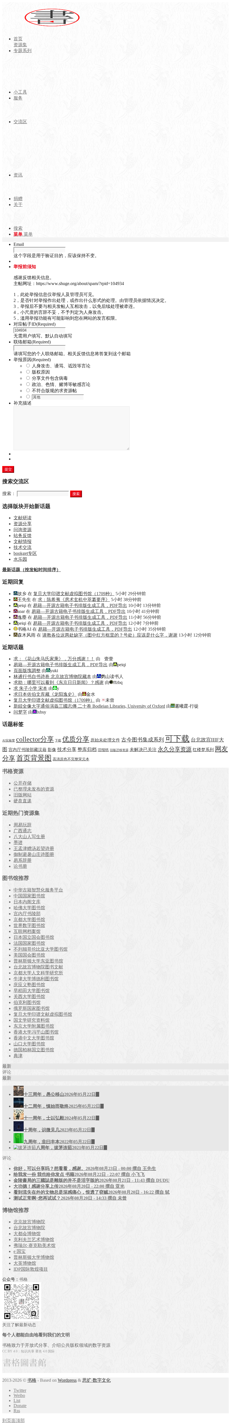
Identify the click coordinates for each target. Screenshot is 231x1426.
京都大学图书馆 (29, 919)
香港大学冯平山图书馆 (36, 1032)
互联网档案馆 (27, 931)
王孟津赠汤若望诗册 (34, 848)
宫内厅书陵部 (27, 913)
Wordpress (67, 1380)
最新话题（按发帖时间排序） (31, 569)
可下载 (177, 738)
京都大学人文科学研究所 (38, 972)
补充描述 (23, 403)
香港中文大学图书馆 (34, 1038)
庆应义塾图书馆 (29, 984)
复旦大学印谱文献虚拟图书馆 (43, 1014)
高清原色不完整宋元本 (71, 759)
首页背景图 (34, 758)
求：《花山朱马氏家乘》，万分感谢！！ (54, 658)
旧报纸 (103, 750)
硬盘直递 (23, 800)
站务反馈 (23, 535)
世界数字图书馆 (29, 925)
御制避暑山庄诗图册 (34, 854)
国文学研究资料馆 (32, 1020)
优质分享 (75, 739)
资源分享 (23, 523)
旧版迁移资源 (119, 750)
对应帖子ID (34, 324)
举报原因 (32, 359)
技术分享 (66, 749)
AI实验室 (8, 740)
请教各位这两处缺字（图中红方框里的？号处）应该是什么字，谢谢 (109, 635)
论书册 (20, 866)
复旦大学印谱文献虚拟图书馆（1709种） (73, 593)
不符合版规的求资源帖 (54, 390)
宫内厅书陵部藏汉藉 (27, 749)
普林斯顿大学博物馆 (34, 1257)
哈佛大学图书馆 (29, 907)
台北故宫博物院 (29, 1227)
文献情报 (23, 541)
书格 (31, 1380)
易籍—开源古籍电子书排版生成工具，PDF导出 (80, 605)
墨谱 (18, 842)
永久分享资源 (175, 749)
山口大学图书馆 (29, 1043)
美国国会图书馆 (29, 955)
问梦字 (20, 712)
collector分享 (35, 739)
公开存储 (23, 783)
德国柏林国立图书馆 (34, 1049)
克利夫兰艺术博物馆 (34, 1239)
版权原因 (41, 372)
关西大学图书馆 (29, 996)
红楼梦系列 (203, 749)
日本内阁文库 (27, 901)
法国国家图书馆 (29, 943)
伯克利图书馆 (27, 1002)
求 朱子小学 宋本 (30, 688)
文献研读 (23, 517)
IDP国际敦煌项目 (31, 1269)
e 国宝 (20, 1251)
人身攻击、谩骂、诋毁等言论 (61, 365)
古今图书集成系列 (142, 740)
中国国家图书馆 (29, 895)
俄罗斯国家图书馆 (32, 1008)
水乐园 (20, 559)
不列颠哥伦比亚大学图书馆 (41, 949)
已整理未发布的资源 (34, 789)
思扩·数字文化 (96, 1380)
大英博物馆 (25, 1263)
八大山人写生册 (29, 836)
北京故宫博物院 (29, 1221)
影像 (52, 749)
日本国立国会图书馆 (34, 937)
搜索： (9, 493)
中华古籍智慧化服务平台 (38, 890)
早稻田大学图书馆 (32, 990)
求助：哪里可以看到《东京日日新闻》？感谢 (59, 682)
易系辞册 (23, 860)
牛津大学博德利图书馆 (36, 978)
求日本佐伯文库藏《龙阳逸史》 (45, 694)
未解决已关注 (143, 749)
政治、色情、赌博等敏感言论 (61, 384)
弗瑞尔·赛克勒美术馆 (34, 1245)
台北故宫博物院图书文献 (38, 966)
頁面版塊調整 (27, 670)
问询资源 (23, 529)
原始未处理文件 (105, 740)
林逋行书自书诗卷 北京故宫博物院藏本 (52, 676)
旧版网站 (23, 795)
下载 (58, 740)
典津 (18, 1055)
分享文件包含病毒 (50, 378)
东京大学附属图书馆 (34, 1026)
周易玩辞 (23, 824)
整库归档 (87, 749)
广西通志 (23, 830)
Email (19, 244)
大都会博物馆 (27, 1233)
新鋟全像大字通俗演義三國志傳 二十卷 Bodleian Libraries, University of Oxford (89, 706)
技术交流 (23, 547)
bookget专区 (25, 553)
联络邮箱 (32, 341)
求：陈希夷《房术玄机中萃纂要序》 (74, 599)
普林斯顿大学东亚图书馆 (38, 961)
